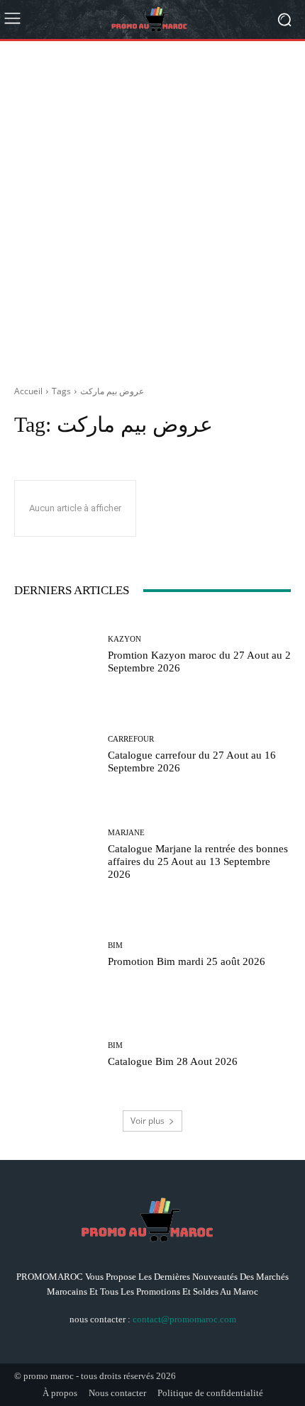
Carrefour (131, 739)
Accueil (28, 391)
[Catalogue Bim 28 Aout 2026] (55, 1054)
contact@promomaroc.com (184, 1319)
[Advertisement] (152, 207)
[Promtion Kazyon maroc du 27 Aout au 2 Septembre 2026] (55, 654)
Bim (115, 945)
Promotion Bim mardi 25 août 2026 (186, 961)
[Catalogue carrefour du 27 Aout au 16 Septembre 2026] (55, 754)
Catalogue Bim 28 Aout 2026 (173, 1061)
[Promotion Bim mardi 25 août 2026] (55, 954)
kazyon (124, 639)
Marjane (126, 833)
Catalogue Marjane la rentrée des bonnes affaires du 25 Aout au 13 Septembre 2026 (198, 861)
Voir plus (148, 1121)
